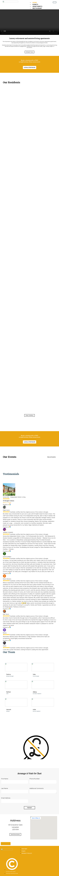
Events (35, 4)
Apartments (37, 6)
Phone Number (35, 778)
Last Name (4, 788)
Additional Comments (37, 788)
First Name (4, 778)
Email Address (5, 798)
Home (35, 2)
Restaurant (37, 8)
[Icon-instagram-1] (56, 851)
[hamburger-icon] (54, 2)
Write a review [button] (7, 502)
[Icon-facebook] (51, 851)
